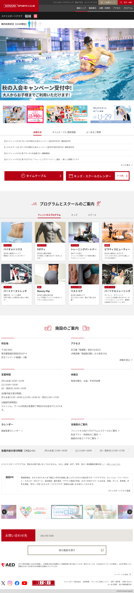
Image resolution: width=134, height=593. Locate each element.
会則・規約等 (115, 582)
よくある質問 (112, 584)
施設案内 (92, 8)
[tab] (37, 132)
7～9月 (120, 175)
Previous (4, 512)
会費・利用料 (104, 8)
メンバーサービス (90, 2)
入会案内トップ (109, 2)
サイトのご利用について (100, 582)
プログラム (128, 8)
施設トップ (81, 8)
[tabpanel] (67, 152)
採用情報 (86, 582)
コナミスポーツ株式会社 (72, 582)
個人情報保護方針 (125, 584)
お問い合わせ (127, 582)
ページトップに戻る (121, 574)
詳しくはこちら (114, 464)
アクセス (116, 8)
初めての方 (79, 2)
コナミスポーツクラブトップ (63, 2)
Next (129, 512)
